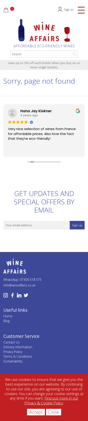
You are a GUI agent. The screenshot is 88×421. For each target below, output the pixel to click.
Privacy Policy (12, 352)
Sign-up (77, 225)
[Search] (74, 54)
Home (7, 316)
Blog (6, 321)
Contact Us (11, 342)
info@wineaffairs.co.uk (19, 285)
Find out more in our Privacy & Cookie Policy (51, 400)
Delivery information (17, 347)
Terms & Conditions (17, 356)
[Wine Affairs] (44, 30)
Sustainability (12, 361)
